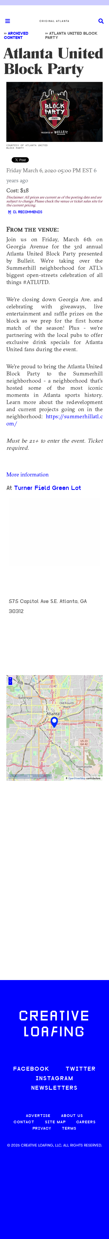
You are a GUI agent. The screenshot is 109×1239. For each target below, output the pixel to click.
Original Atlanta (54, 21)
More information (27, 474)
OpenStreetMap (76, 778)
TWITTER (81, 1069)
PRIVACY (42, 1129)
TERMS (69, 1129)
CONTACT (23, 1122)
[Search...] (101, 21)
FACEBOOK (31, 1069)
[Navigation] (5, 21)
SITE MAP (55, 1122)
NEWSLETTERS (54, 1088)
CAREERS (86, 1122)
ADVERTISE (38, 1116)
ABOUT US (72, 1116)
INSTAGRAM (54, 1079)
